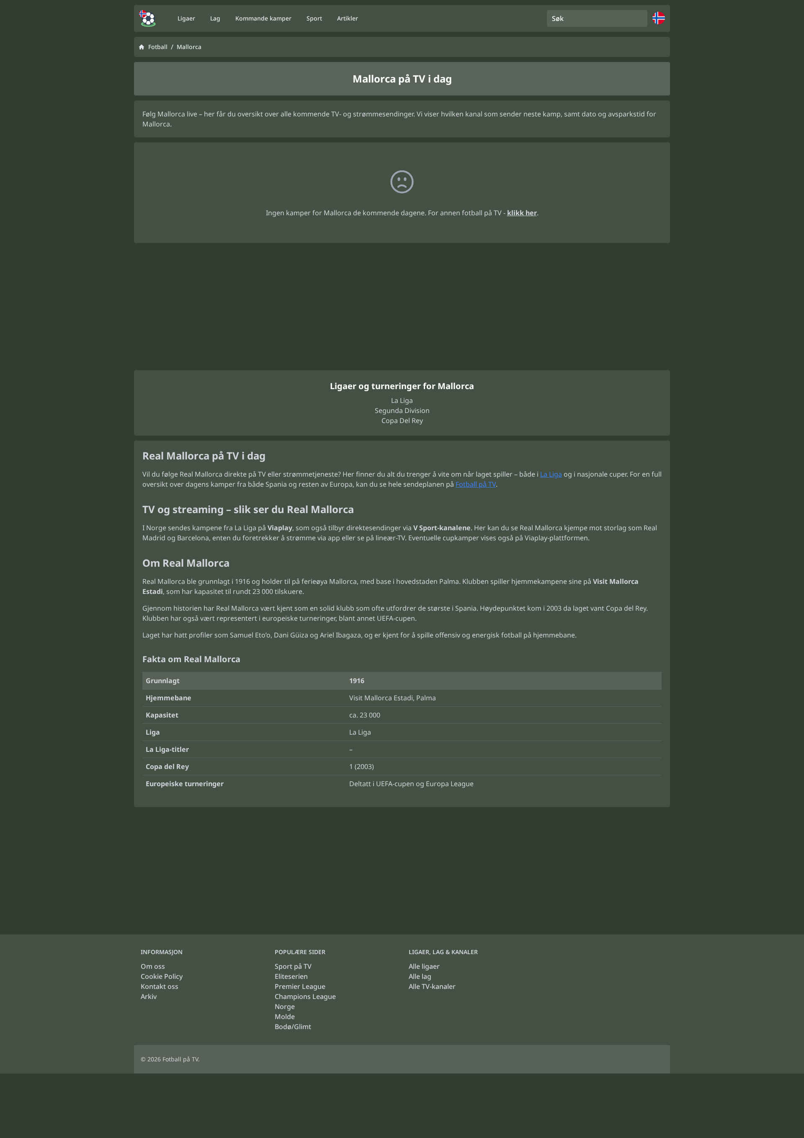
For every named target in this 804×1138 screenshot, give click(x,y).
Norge (285, 1006)
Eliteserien (291, 976)
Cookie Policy (162, 976)
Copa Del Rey (402, 420)
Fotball (158, 47)
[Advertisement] (402, 306)
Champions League (305, 996)
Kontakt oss (159, 986)
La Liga (402, 400)
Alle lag (420, 976)
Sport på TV (293, 966)
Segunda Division (402, 410)
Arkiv (149, 996)
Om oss (153, 966)
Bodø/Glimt (293, 1026)
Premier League (300, 986)
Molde (285, 1016)
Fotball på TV (476, 484)
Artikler (347, 18)
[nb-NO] (147, 18)
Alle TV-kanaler (432, 986)
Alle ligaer (424, 966)
